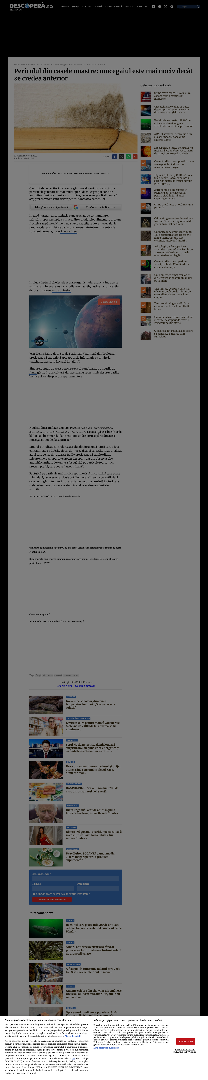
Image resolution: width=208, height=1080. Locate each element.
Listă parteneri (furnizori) (106, 1048)
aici (73, 1059)
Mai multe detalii (73, 1036)
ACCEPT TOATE (185, 1041)
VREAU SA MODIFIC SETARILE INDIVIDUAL (184, 1050)
